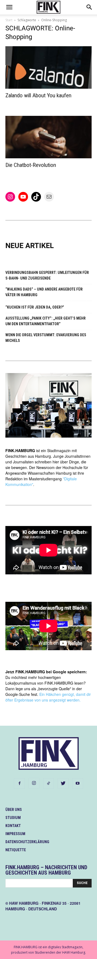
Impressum (15, 834)
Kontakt (13, 826)
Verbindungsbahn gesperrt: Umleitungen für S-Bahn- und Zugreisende (47, 275)
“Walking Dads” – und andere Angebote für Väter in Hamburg (44, 292)
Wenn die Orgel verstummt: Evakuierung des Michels (45, 338)
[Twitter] (63, 783)
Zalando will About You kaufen (38, 95)
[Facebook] (19, 783)
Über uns (13, 809)
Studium (13, 817)
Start (8, 20)
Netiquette (15, 850)
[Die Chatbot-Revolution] (48, 137)
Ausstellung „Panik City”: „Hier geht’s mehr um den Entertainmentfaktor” (45, 321)
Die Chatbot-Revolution (30, 165)
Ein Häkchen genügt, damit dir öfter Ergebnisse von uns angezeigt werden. (48, 697)
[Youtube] (77, 783)
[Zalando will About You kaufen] (48, 67)
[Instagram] (34, 783)
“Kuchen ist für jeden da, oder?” (34, 307)
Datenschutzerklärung (27, 842)
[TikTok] (48, 783)
